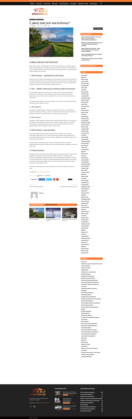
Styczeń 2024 (84, 116)
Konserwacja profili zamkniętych (89, 307)
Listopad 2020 (84, 162)
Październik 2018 (85, 199)
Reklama (64, 0)
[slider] (33, 175)
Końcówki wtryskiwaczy (87, 292)
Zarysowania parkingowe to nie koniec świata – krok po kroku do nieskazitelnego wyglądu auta (91, 38)
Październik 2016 (85, 238)
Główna (32, 3)
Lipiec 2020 (84, 170)
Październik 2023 (85, 122)
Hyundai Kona (84, 270)
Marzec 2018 (84, 213)
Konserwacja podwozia (87, 305)
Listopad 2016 (84, 236)
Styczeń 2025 (84, 92)
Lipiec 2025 (84, 87)
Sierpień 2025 (84, 85)
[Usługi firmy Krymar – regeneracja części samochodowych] (58, 400)
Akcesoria (54, 3)
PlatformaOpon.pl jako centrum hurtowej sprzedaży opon (92, 59)
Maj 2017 (83, 230)
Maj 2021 (83, 151)
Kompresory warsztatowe (88, 278)
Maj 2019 (83, 195)
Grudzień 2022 (85, 129)
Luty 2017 (83, 234)
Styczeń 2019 (84, 197)
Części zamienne (64, 3)
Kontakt (68, 0)
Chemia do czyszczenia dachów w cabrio (91, 263)
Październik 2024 (85, 98)
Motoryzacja (93, 3)
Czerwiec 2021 (85, 149)
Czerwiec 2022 (85, 133)
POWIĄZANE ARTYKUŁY (37, 204)
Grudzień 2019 (85, 182)
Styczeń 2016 (84, 252)
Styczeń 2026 (84, 81)
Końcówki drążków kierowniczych (90, 282)
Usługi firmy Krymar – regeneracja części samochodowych (67, 400)
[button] (101, 3)
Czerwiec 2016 (85, 244)
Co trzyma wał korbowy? (34, 219)
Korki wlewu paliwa (86, 327)
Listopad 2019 (84, 184)
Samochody (47, 3)
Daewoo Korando (85, 268)
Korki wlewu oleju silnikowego (89, 325)
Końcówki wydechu (86, 294)
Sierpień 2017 (84, 228)
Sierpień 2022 (84, 131)
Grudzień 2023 (85, 118)
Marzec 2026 (84, 79)
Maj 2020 (83, 174)
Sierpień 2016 (84, 240)
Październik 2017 (85, 224)
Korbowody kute (85, 313)
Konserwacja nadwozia (87, 301)
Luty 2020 (83, 178)
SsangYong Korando (86, 356)
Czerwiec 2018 (85, 207)
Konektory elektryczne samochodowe (91, 299)
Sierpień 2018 (84, 203)
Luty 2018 (83, 215)
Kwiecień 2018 (85, 211)
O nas (60, 0)
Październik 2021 (85, 141)
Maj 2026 (83, 77)
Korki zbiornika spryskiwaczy (88, 334)
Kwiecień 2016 (85, 248)
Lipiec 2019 (84, 191)
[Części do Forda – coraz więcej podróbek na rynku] (58, 407)
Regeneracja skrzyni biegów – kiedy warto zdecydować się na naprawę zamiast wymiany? (90, 50)
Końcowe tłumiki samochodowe (89, 280)
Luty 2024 (83, 114)
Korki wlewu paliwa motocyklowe (89, 332)
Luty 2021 (83, 155)
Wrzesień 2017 (85, 226)
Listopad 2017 (84, 222)
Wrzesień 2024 (85, 100)
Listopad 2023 (84, 120)
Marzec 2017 (84, 232)
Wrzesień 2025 (85, 83)
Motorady (39, 3)
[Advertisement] (78, 12)
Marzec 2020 (84, 176)
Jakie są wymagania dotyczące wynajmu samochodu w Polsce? (91, 55)
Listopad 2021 (84, 139)
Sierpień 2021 (84, 145)
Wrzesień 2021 (85, 143)
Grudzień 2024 (85, 94)
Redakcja (33, 25)
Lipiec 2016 (84, 242)
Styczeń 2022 (84, 137)
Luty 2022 (83, 135)
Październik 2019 (85, 186)
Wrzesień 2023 (85, 125)
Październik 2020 (85, 164)
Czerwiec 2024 (85, 106)
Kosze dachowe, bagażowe (88, 336)
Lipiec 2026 (84, 75)
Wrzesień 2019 (85, 189)
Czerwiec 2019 (85, 193)
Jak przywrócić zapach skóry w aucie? (68, 186)
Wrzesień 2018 (85, 201)
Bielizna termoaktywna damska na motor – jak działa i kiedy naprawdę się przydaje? (91, 44)
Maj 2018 (83, 209)
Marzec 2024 (84, 112)
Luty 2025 (83, 89)
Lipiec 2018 (84, 205)
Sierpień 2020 (84, 168)
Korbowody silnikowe (40, 19)
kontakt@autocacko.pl (44, 402)
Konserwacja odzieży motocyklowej (90, 303)
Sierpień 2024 (84, 102)
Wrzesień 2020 (85, 166)
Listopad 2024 (84, 96)
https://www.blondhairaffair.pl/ (43, 171)
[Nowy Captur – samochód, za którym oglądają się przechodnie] (58, 393)
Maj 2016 (83, 246)
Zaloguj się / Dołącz (54, 0)
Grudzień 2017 (85, 219)
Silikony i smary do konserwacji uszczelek (91, 398)
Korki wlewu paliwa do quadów (89, 329)
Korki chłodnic (85, 321)
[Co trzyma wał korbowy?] (36, 213)
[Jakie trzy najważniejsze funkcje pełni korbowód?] (69, 213)
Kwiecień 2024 (85, 110)
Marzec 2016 (84, 250)
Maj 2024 (83, 108)
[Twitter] (102, 1)
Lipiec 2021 (84, 147)
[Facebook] (99, 1)
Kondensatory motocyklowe (88, 296)
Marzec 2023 (84, 127)
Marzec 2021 (84, 153)
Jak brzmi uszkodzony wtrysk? (36, 186)
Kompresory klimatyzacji (87, 276)
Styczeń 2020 (84, 180)
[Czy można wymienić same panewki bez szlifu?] (53, 213)
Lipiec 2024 (84, 104)
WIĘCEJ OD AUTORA (51, 204)
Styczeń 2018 (84, 217)
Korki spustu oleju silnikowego (89, 323)
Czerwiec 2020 (85, 172)
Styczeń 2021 (84, 158)
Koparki (83, 309)
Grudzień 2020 (85, 160)
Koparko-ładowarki (86, 311)
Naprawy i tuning (83, 3)
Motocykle (73, 3)
